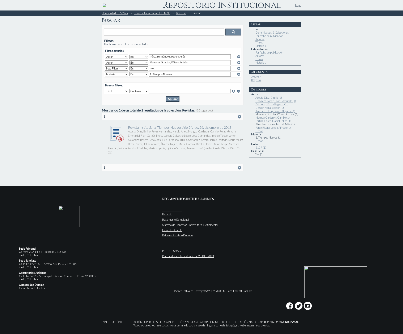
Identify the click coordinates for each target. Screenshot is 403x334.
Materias (260, 45)
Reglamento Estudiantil (175, 219)
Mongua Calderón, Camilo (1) (272, 117)
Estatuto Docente (172, 230)
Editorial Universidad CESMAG (152, 13)
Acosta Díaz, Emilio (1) (268, 97)
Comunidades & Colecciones (272, 32)
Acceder (255, 77)
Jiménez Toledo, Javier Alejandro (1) (275, 111)
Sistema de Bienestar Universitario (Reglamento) (190, 225)
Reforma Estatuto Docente (177, 235)
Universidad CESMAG (115, 13)
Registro (256, 80)
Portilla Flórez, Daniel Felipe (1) (273, 121)
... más (259, 131)
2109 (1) (260, 147)
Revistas (181, 13)
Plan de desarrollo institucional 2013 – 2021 (188, 256)
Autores (259, 39)
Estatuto (167, 214)
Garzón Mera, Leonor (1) (269, 107)
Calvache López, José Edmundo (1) (275, 101)
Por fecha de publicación (269, 36)
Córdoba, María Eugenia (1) (271, 104)
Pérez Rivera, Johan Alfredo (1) (273, 127)
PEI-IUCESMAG (171, 251)
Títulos (259, 42)
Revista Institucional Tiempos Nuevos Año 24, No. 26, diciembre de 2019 (180, 127)
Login (298, 5)
